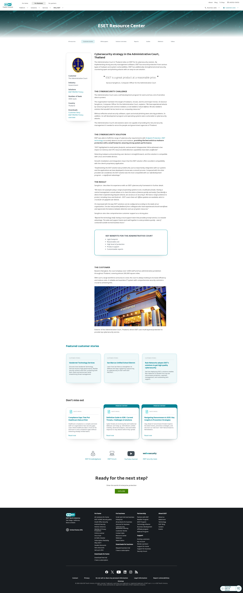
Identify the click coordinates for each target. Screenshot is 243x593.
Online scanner (99, 533)
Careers (161, 527)
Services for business (122, 524)
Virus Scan (97, 535)
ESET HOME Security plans (103, 519)
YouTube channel (131, 459)
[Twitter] (112, 573)
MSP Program (141, 522)
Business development (144, 527)
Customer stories (88, 41)
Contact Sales (120, 533)
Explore (121, 491)
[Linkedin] (125, 573)
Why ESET (57, 8)
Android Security (99, 524)
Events (161, 529)
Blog (215, 2)
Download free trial (100, 557)
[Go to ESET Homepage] (8, 5)
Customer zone (230, 8)
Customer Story (74, 112)
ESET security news (150, 459)
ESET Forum (112, 459)
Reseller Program (142, 519)
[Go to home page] (70, 514)
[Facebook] (107, 573)
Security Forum (142, 551)
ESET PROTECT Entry (75, 92)
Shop (222, 2)
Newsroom (162, 519)
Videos (173, 41)
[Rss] (136, 573)
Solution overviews (121, 41)
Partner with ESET (143, 517)
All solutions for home (101, 517)
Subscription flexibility (101, 540)
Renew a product (142, 544)
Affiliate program (142, 529)
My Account (141, 541)
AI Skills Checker (99, 538)
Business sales (212, 8)
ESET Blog (162, 524)
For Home (25, 3)
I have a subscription (101, 560)
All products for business (124, 522)
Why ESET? (97, 543)
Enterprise (119, 519)
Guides (148, 41)
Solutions (34, 8)
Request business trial (123, 548)
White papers (104, 41)
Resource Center (121, 535)
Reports (136, 41)
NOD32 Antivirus (100, 527)
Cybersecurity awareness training (122, 527)
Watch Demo (120, 540)
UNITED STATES (234, 2)
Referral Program (142, 531)
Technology (162, 522)
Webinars (160, 41)
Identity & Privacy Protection (100, 530)
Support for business (144, 549)
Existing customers (143, 539)
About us (161, 517)
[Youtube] (118, 573)
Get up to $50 (98, 550)
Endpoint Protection (153, 138)
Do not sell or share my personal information (112, 578)
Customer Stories (121, 531)
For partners (52, 3)
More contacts (70, 522)
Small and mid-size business (125, 517)
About (211, 2)
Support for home (143, 546)
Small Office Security (101, 522)
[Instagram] (131, 573)
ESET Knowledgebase (93, 459)
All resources (71, 41)
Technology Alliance (143, 524)
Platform (22, 8)
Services (45, 8)
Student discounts (100, 545)
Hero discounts (99, 548)
